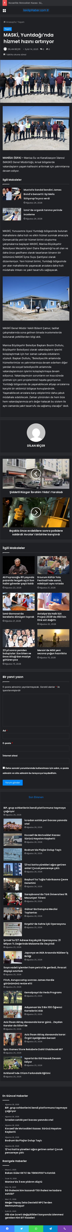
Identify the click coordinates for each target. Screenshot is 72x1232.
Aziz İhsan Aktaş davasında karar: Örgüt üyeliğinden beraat (45, 1036)
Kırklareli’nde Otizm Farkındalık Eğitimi (27, 1073)
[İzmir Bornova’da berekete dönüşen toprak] (19, 602)
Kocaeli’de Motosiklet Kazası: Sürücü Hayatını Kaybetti (36, 2)
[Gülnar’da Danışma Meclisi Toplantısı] (13, 913)
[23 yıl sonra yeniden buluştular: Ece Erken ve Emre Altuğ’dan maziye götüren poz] (19, 638)
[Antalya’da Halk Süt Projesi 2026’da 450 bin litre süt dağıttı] (53, 602)
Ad (5, 730)
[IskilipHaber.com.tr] (36, 10)
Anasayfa (11, 22)
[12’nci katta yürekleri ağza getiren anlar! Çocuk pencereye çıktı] (13, 869)
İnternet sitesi (10, 755)
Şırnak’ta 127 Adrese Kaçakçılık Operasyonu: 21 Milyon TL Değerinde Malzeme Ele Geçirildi (32, 942)
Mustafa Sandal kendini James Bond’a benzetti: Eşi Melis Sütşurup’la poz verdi (42, 194)
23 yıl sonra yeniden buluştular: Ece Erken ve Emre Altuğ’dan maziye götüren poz (17, 655)
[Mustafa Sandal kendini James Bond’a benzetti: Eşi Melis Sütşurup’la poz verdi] (12, 194)
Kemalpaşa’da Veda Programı (43, 992)
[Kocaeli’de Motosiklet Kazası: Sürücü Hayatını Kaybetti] (13, 839)
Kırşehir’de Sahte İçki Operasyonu (45, 924)
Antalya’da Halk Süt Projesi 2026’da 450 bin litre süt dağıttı (51, 617)
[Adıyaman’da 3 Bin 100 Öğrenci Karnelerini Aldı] (13, 1012)
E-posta (8, 743)
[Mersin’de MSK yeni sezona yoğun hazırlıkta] (53, 638)
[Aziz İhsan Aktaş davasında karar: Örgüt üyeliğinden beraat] (13, 1039)
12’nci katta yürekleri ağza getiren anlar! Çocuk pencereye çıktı (45, 866)
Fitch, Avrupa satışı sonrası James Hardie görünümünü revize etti (29, 981)
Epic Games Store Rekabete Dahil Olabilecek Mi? (33, 1049)
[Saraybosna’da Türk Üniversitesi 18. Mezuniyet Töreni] (13, 899)
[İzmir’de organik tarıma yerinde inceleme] (12, 214)
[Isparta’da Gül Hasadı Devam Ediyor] (13, 1063)
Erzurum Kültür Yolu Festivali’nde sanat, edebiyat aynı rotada (50, 580)
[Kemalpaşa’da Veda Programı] (13, 997)
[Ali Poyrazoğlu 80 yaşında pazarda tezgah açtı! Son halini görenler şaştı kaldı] (19, 565)
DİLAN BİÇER (14, 49)
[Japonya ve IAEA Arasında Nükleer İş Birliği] (13, 957)
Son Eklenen (36, 797)
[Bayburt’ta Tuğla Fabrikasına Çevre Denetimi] (13, 884)
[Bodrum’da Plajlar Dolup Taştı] (13, 854)
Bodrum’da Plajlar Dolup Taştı (42, 850)
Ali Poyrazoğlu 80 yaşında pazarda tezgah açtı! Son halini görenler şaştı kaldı (18, 580)
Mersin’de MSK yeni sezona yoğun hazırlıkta (52, 652)
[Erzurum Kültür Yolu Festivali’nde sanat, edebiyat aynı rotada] (53, 565)
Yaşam (21, 22)
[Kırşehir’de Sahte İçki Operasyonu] (13, 929)
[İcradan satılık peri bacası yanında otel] (13, 825)
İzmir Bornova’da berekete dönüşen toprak (18, 615)
